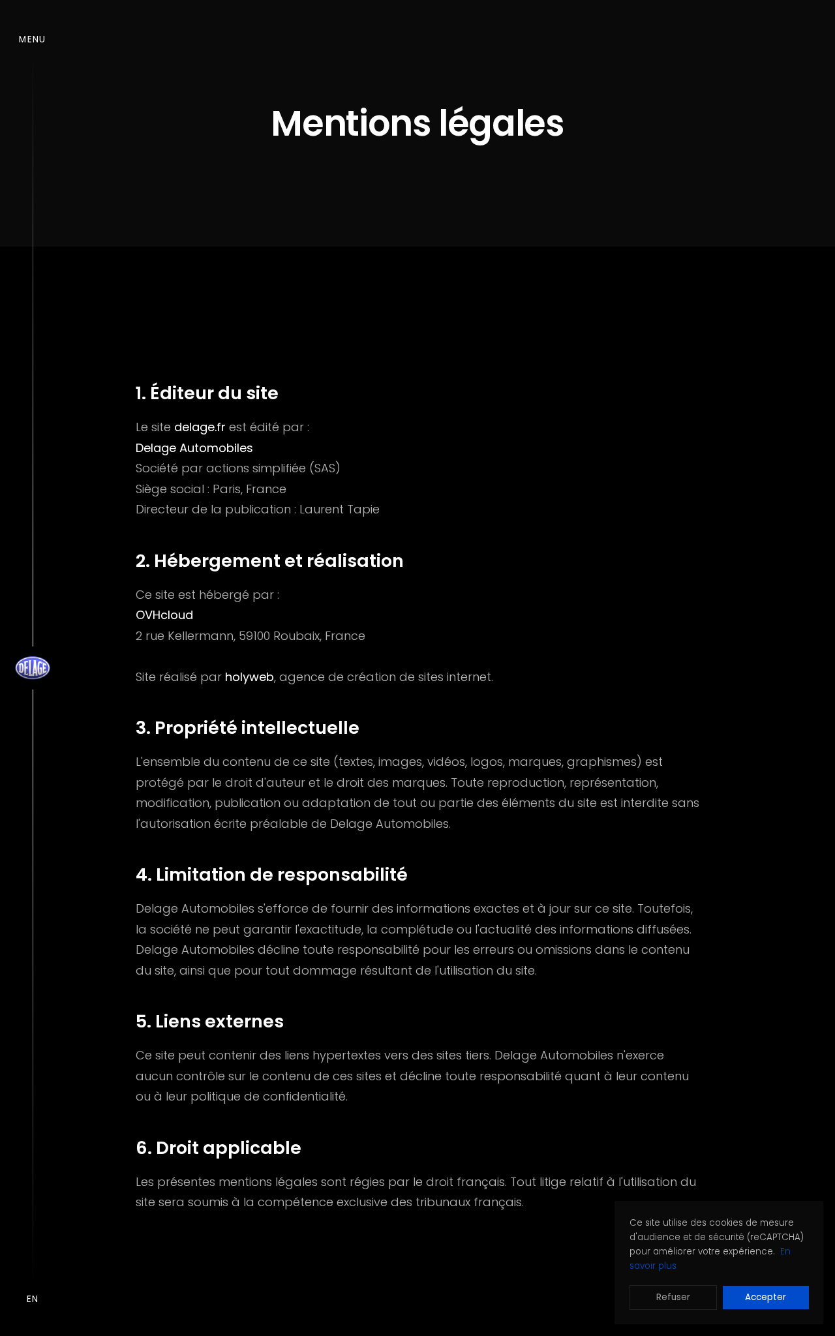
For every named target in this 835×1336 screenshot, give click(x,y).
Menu (32, 40)
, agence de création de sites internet (358, 677)
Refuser (673, 1297)
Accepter (765, 1297)
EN (33, 1299)
